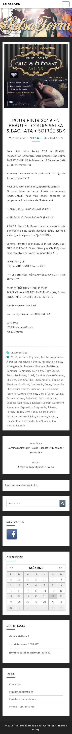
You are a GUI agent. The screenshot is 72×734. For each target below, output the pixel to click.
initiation (12, 416)
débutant (31, 398)
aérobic (45, 357)
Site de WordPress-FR (21, 706)
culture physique (27, 393)
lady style (28, 421)
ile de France (47, 411)
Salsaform (12, 4)
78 (16, 357)
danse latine (55, 393)
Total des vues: (18, 644)
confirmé (23, 384)
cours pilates (21, 389)
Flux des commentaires (22, 699)
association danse (29, 361)
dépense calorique (17, 402)
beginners (24, 370)
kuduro (53, 416)
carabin (40, 375)
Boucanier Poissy (16, 375)
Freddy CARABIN (51, 138)
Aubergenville (14, 366)
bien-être (37, 370)
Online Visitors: (18, 636)
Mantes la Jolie (16, 425)
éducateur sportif (40, 402)
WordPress (49, 725)
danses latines (15, 398)
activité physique (29, 357)
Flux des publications (21, 691)
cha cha (11, 380)
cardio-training (55, 375)
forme (10, 411)
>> (60, 568)
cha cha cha (25, 380)
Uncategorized (18, 352)
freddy (19, 411)
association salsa (52, 361)
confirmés (37, 384)
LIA (54, 421)
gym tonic (31, 411)
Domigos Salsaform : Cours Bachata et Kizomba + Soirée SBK (36, 448)
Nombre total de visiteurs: (25, 652)
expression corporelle (33, 407)
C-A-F (31, 375)
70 (11, 357)
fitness (52, 407)
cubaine (35, 389)
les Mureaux (43, 421)
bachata (29, 366)
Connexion (15, 684)
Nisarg (36, 729)
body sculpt (52, 370)
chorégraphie (42, 380)
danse (42, 393)
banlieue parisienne (46, 366)
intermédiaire (27, 416)
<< (11, 568)
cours (48, 384)
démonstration (48, 398)
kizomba (42, 416)
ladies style (14, 421)
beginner (12, 370)
